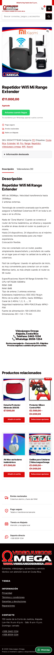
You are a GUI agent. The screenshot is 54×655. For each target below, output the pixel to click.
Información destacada (17, 154)
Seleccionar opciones (40, 419)
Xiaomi (30, 146)
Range (27, 143)
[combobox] (23, 16)
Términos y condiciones (13, 597)
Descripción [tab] (8, 169)
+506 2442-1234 (10, 631)
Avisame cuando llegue (16, 112)
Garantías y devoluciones (14, 601)
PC (33, 140)
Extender (11, 143)
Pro (21, 143)
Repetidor (36, 143)
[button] (47, 31)
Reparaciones (8, 605)
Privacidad (7, 593)
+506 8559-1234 (10, 634)
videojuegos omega (11, 146)
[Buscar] (48, 16)
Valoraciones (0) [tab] (25, 169)
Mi (18, 143)
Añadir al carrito (14, 419)
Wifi (23, 146)
